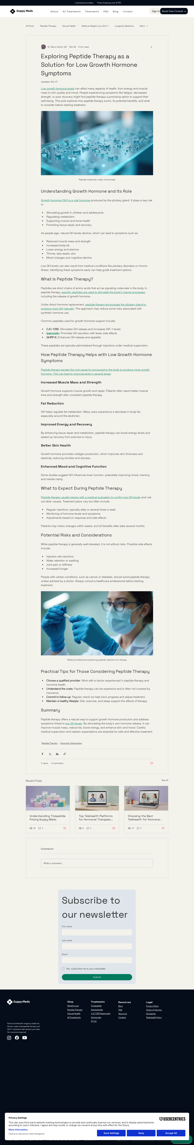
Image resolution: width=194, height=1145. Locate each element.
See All (165, 780)
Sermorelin (96, 1017)
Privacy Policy (152, 1006)
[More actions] (151, 47)
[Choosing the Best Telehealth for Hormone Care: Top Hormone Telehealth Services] (146, 798)
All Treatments (74, 1017)
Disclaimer (151, 1013)
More (142, 26)
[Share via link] (64, 753)
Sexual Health (69, 26)
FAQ (120, 1010)
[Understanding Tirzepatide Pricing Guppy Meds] (48, 798)
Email (65, 954)
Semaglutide (97, 1009)
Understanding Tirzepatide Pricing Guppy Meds (47, 817)
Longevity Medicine (124, 26)
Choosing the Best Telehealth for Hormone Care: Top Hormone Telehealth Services (144, 817)
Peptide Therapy (48, 26)
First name (67, 926)
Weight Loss (73, 1006)
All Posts (30, 26)
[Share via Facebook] (42, 753)
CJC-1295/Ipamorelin (100, 1013)
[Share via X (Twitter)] (49, 753)
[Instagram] (9, 1037)
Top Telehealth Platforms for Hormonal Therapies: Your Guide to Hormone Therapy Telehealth (96, 817)
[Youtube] (24, 1037)
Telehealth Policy (154, 1017)
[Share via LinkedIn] (57, 753)
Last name (67, 940)
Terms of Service (154, 1010)
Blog (120, 1006)
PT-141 (94, 1021)
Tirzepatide (96, 1006)
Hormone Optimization (71, 743)
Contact (122, 1017)
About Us (122, 1013)
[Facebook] (17, 1037)
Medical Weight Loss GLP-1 (95, 26)
